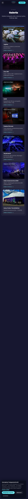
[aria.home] (13, 2)
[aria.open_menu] (2, 3)
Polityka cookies (5, 489)
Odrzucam (19, 492)
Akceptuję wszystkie (8, 492)
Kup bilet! (22, 2)
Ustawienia (5, 495)
